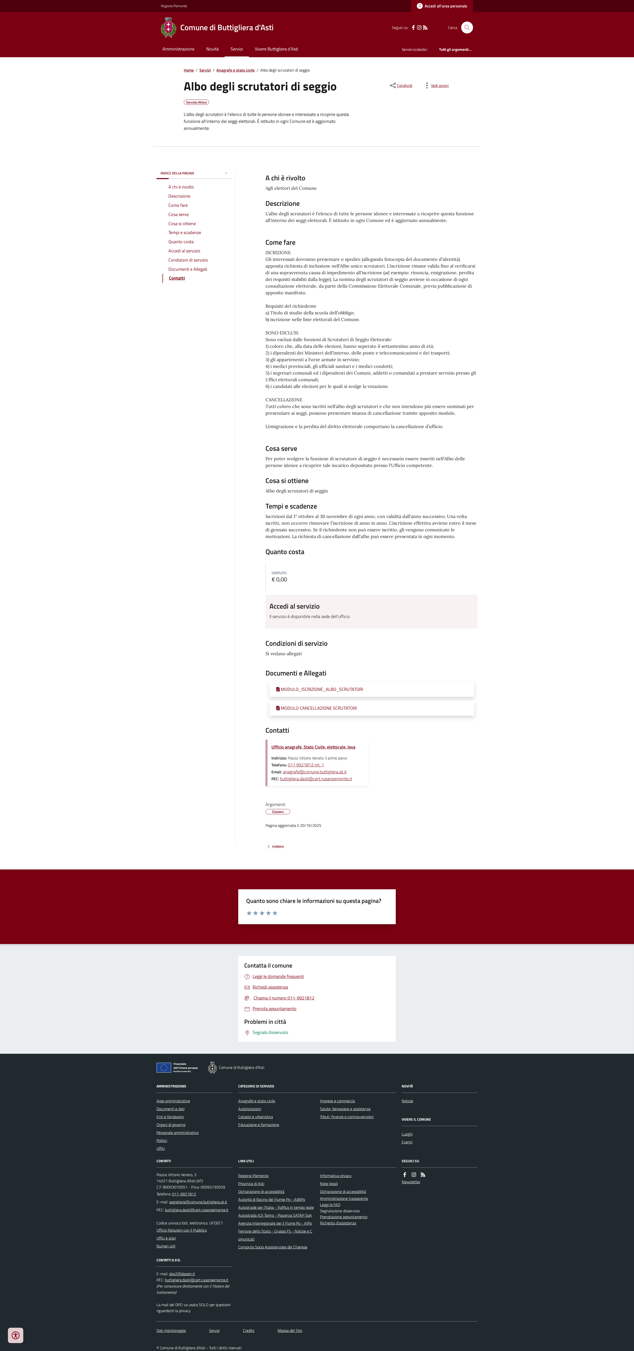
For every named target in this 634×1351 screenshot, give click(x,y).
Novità (212, 49)
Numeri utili (166, 1246)
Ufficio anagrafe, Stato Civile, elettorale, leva (313, 747)
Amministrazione (178, 49)
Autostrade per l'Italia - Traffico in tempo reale (276, 1207)
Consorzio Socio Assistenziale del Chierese (272, 1247)
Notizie (407, 1101)
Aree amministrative (173, 1101)
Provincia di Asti (251, 1184)
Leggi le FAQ (330, 1205)
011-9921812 (184, 1194)
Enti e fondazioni (170, 1117)
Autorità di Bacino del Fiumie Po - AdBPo (271, 1199)
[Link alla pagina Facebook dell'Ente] (405, 1175)
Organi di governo (171, 1125)
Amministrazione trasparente (344, 1198)
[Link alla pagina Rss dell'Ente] (423, 1175)
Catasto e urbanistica (255, 1117)
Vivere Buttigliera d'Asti (276, 49)
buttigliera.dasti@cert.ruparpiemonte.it (316, 778)
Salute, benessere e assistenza (345, 1109)
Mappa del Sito (290, 1330)
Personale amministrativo (178, 1132)
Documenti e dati (171, 1109)
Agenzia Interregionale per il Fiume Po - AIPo (275, 1223)
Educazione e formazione (258, 1125)
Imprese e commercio (337, 1101)
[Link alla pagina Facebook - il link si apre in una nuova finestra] (413, 28)
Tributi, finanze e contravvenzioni (347, 1117)
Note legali (329, 1184)
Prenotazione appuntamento (343, 1217)
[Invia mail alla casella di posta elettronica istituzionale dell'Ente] (198, 1202)
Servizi (237, 49)
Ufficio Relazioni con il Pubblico (182, 1230)
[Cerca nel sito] (465, 27)
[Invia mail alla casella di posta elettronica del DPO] (182, 1274)
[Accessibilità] (16, 1335)
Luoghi (407, 1134)
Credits (248, 1330)
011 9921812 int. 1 (306, 764)
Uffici (161, 1148)
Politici (162, 1140)
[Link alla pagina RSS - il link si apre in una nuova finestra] (425, 28)
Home (189, 70)
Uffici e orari (166, 1238)
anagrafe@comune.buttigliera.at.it (314, 771)
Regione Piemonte (174, 5)
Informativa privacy (336, 1176)
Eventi (407, 1142)
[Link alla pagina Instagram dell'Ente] (414, 1175)
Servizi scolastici (414, 49)
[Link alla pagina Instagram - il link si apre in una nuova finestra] (419, 28)
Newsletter (411, 1182)
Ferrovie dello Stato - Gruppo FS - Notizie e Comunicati (275, 1235)
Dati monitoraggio (171, 1330)
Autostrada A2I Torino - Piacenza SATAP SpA (275, 1215)
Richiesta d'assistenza (338, 1223)
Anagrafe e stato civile (235, 70)
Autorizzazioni (249, 1109)
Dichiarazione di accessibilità (261, 1191)
